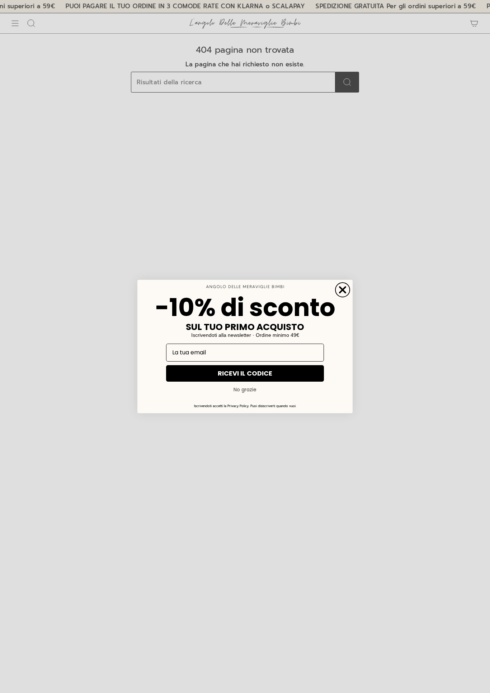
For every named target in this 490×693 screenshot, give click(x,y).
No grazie (245, 389)
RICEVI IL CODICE (245, 373)
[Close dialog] (342, 290)
